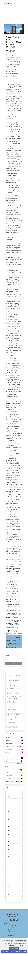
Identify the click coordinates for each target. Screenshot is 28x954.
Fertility (14, 690)
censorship (11, 403)
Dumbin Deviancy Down (11, 685)
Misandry (8, 704)
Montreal (15, 704)
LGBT (15, 698)
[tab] (14, 793)
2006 (8, 868)
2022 (8, 808)
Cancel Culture (16, 680)
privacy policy (8, 945)
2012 (8, 845)
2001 (8, 886)
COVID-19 (9, 680)
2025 (8, 796)
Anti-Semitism (9, 675)
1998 (8, 897)
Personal (8, 709)
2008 (8, 860)
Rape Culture (9, 714)
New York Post (8, 749)
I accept (15, 647)
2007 (8, 864)
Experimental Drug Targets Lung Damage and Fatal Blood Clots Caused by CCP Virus (14, 633)
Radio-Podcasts (8, 775)
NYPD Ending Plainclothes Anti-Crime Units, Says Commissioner (13, 629)
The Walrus (7, 766)
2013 (8, 841)
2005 (8, 871)
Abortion (8, 672)
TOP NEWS (8, 608)
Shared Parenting (17, 714)
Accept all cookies (14, 948)
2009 (8, 856)
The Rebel (7, 763)
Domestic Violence (10, 683)
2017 (8, 826)
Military (14, 701)
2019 (8, 819)
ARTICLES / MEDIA (13, 925)
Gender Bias (16, 693)
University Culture (10, 722)
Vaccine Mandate (10, 724)
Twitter (8, 96)
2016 (8, 830)
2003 (8, 879)
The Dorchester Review (10, 781)
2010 (8, 853)
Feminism (8, 690)
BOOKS (9, 929)
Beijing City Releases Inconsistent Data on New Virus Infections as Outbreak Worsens (12, 625)
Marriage (8, 701)
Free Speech (9, 693)
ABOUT (9, 931)
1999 (8, 894)
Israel (20, 696)
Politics (16, 617)
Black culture (17, 675)
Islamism (14, 696)
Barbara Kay (11, 3)
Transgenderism (10, 719)
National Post (8, 737)
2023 (8, 804)
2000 (8, 890)
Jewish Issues (9, 698)
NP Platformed (8, 778)
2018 (8, 823)
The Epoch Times (11, 50)
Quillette (7, 755)
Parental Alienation (15, 706)
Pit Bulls (14, 709)
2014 (8, 838)
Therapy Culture (16, 717)
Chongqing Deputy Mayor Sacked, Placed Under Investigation (13, 612)
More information (9, 647)
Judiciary (14, 613)
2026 (8, 793)
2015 (8, 834)
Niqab (8, 706)
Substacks (8, 717)
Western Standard (9, 746)
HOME (6, 923)
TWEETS (9, 933)
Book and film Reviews (11, 677)
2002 (8, 882)
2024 (8, 800)
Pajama (6, 761)
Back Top (19, 636)
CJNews (7, 769)
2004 (8, 875)
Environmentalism (10, 688)
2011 (8, 849)
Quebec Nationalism (11, 711)
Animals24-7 (8, 752)
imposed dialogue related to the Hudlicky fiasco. (13, 573)
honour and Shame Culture (12, 727)
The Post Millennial (9, 740)
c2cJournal (7, 758)
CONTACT (10, 936)
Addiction (15, 672)
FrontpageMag (8, 772)
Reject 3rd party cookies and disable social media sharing (14, 951)
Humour (8, 696)
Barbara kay (14, 914)
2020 (8, 815)
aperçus (10, 927)
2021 (8, 811)
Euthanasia (18, 688)
